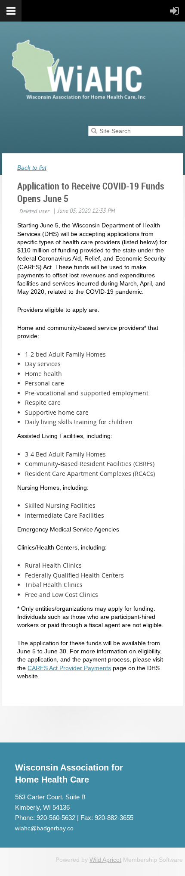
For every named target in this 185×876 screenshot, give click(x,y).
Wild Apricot (105, 859)
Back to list (31, 167)
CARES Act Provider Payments (69, 668)
